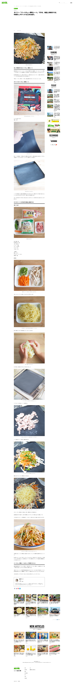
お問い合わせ (15, 681)
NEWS (25, 671)
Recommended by (55, 619)
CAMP (25, 676)
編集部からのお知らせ (32, 669)
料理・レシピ (16, 8)
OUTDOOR (26, 669)
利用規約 (19, 681)
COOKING (26, 678)
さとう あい (19, 30)
